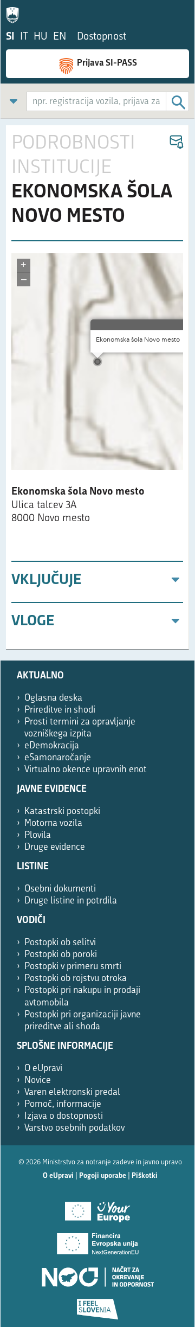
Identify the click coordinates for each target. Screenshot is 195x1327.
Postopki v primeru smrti (72, 966)
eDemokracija (51, 746)
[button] (175, 142)
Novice (37, 1080)
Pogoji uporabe (102, 1175)
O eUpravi (43, 1068)
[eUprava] (15, 13)
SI (10, 37)
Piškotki (145, 1175)
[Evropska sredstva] (97, 1305)
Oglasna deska (53, 698)
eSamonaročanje (57, 757)
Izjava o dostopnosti (63, 1116)
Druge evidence (54, 847)
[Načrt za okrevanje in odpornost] (97, 1273)
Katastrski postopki (62, 811)
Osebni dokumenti (60, 889)
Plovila (37, 835)
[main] (97, 387)
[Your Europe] (97, 1207)
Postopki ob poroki (60, 954)
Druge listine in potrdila (70, 901)
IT (24, 37)
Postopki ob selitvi (60, 942)
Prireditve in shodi (59, 710)
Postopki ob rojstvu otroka (75, 978)
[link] (13, 101)
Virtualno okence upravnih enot (85, 769)
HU (41, 37)
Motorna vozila (53, 823)
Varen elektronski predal (72, 1092)
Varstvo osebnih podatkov (74, 1128)
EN (59, 37)
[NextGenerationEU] (97, 1240)
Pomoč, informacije (62, 1104)
